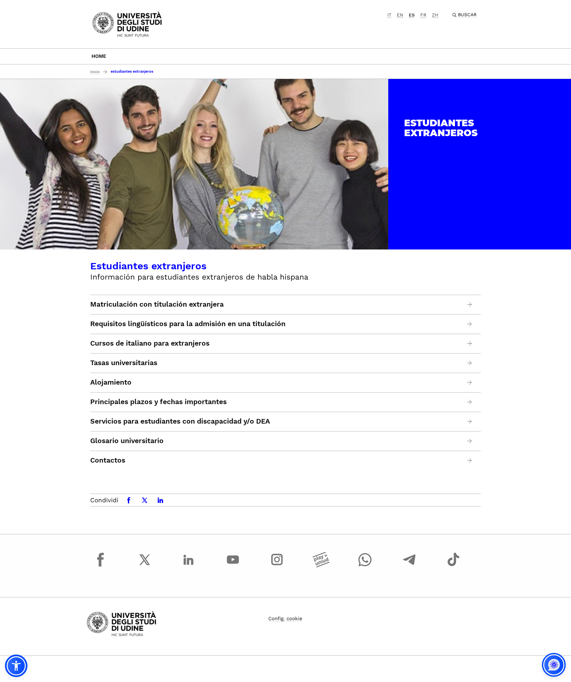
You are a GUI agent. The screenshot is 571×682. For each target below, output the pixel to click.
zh (435, 15)
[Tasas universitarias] (470, 363)
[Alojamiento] (470, 382)
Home (99, 56)
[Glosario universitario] (470, 441)
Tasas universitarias (123, 363)
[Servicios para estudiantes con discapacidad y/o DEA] (470, 421)
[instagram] (277, 565)
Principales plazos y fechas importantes (158, 402)
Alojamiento (111, 382)
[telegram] (409, 565)
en (400, 15)
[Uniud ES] (127, 23)
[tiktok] (453, 565)
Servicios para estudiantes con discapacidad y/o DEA (180, 421)
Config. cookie (285, 619)
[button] (16, 665)
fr (423, 15)
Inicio (95, 72)
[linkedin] (188, 565)
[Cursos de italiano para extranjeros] (470, 343)
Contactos (107, 460)
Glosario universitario (127, 441)
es (412, 15)
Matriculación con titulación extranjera (157, 304)
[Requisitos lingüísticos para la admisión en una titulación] (470, 324)
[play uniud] (321, 565)
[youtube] (233, 565)
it (389, 15)
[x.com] (144, 565)
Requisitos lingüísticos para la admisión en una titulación (188, 324)
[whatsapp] (365, 565)
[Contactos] (470, 460)
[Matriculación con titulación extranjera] (470, 304)
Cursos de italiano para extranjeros (149, 343)
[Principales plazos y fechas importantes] (470, 402)
